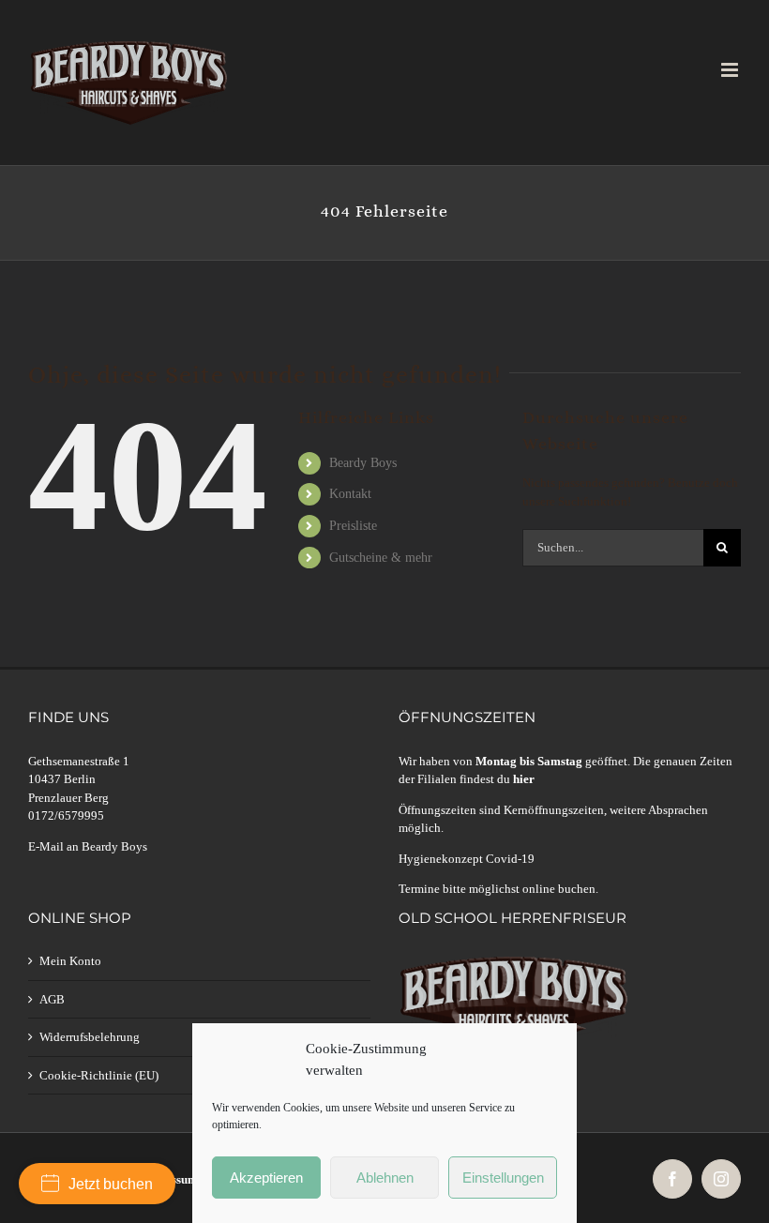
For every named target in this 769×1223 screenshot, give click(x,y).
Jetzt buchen (110, 1184)
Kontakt (350, 494)
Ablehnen (385, 1177)
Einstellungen (503, 1177)
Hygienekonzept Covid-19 (467, 859)
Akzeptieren (266, 1177)
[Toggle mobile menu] (731, 70)
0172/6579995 (66, 815)
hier (524, 779)
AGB (52, 999)
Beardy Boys (363, 463)
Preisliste (353, 526)
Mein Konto (70, 961)
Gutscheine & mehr (380, 558)
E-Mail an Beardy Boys (87, 846)
